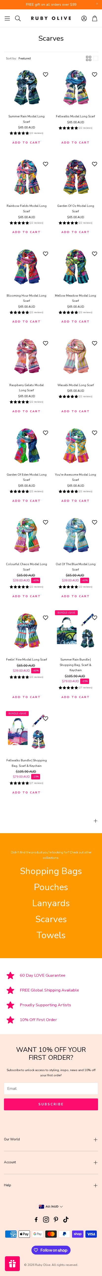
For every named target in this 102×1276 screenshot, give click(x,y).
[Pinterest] (56, 1219)
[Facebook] (36, 1219)
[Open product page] (26, 87)
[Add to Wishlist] (46, 74)
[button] (7, 18)
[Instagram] (46, 1219)
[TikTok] (66, 1219)
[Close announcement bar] (97, 3)
